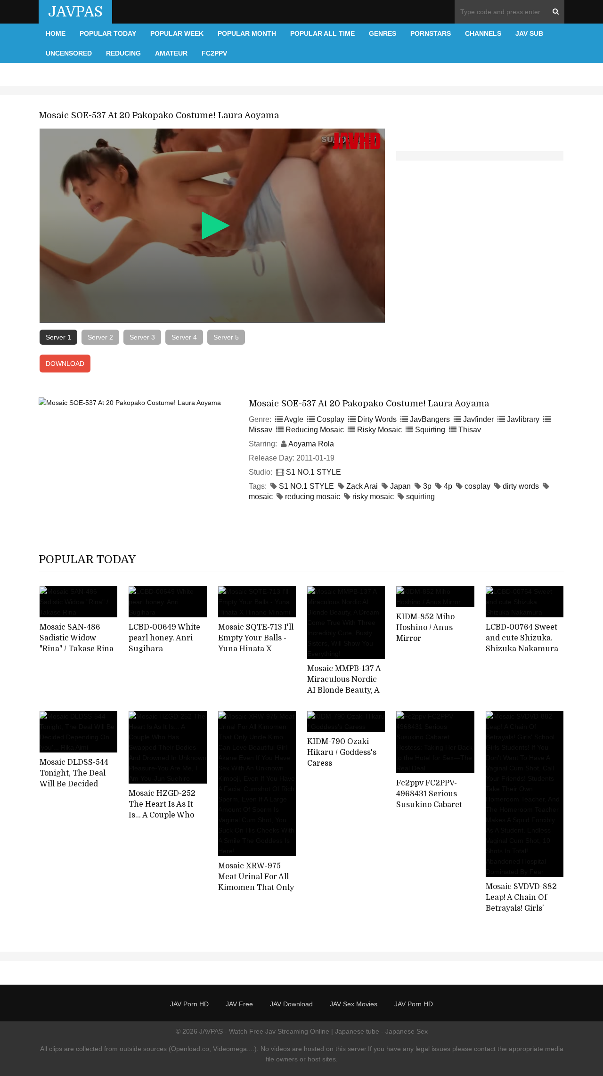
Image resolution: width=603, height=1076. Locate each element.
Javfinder (478, 419)
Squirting (430, 430)
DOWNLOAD (65, 363)
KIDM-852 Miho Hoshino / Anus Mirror (425, 627)
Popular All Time (322, 33)
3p (427, 486)
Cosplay (330, 419)
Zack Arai (362, 486)
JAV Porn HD (189, 1004)
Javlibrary (523, 419)
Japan (400, 486)
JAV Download (291, 1004)
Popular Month (247, 33)
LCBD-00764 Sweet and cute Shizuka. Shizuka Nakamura (522, 638)
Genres (382, 33)
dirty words (521, 486)
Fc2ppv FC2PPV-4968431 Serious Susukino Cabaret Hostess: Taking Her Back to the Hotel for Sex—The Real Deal (434, 810)
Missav (260, 430)
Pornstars (430, 33)
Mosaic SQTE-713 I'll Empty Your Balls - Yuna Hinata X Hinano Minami (255, 643)
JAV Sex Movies (353, 1004)
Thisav (469, 430)
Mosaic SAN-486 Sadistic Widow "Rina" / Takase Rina (77, 638)
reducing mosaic (312, 497)
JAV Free (239, 1004)
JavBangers (430, 419)
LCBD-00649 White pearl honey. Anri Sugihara (164, 638)
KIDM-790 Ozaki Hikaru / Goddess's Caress (341, 752)
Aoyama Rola (311, 444)
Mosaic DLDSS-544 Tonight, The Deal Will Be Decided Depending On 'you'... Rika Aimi (74, 783)
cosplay (477, 486)
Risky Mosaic (379, 430)
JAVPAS (75, 12)
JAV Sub (529, 33)
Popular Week (177, 33)
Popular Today (108, 33)
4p (448, 486)
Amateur (171, 53)
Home (55, 33)
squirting (420, 497)
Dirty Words (377, 419)
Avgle (293, 419)
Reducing (123, 53)
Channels (483, 33)
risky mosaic (373, 497)
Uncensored (69, 53)
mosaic (261, 497)
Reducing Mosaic (314, 430)
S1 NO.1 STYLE (313, 472)
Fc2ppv (214, 53)
